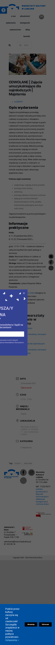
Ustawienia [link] (11, 640)
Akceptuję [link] (30, 624)
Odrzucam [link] (45, 624)
